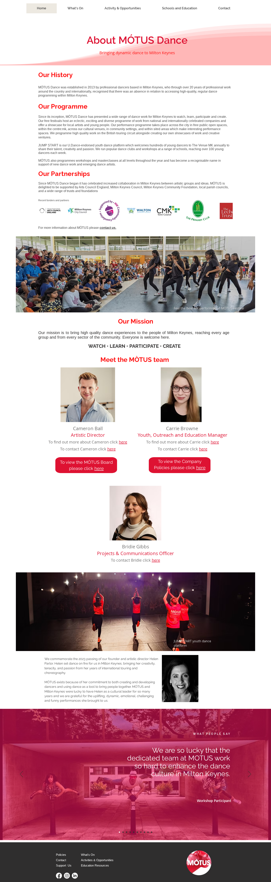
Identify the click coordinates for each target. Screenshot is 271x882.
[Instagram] (67, 876)
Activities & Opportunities (97, 860)
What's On (88, 854)
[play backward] (43, 210)
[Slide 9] (148, 832)
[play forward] (228, 210)
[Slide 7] (137, 832)
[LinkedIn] (75, 876)
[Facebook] (59, 876)
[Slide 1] (119, 832)
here (123, 442)
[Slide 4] (126, 832)
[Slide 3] (123, 832)
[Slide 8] (144, 832)
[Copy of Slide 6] (151, 832)
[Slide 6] (133, 832)
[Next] (249, 774)
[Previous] (21, 774)
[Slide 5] (130, 832)
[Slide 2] (140, 832)
